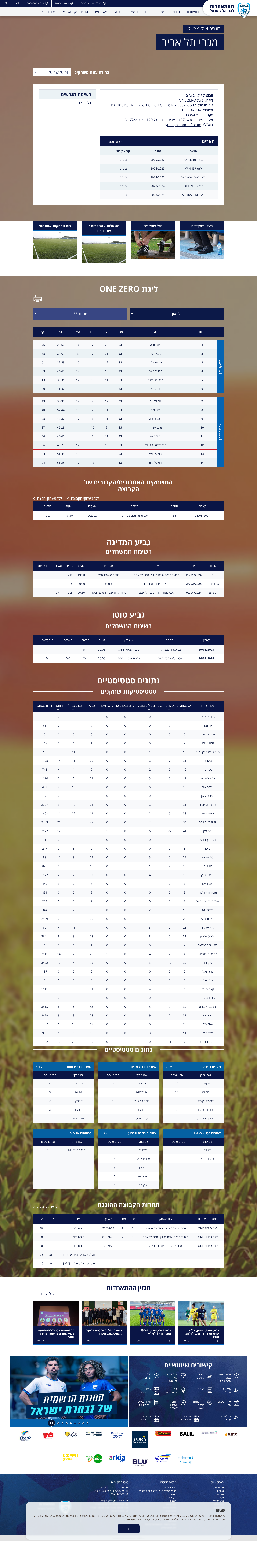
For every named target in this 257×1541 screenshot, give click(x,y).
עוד (170, 1066)
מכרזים (173, 1500)
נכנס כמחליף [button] (74, 705)
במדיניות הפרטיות (135, 1519)
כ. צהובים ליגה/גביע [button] (150, 705)
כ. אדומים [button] (107, 705)
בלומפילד (84, 102)
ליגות (221, 1497)
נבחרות (220, 1490)
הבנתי (128, 1529)
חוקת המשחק (170, 1487)
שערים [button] (170, 705)
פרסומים (172, 1494)
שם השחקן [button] (208, 705)
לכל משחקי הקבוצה (85, 498)
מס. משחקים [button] (185, 705)
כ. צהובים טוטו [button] (125, 705)
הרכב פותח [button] (91, 705)
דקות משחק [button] (44, 705)
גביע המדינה (218, 1500)
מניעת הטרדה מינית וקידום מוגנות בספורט (157, 1490)
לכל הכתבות (45, 1293)
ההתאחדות (219, 1487)
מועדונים (220, 1494)
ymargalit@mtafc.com (183, 124)
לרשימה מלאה (115, 142)
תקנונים (172, 1497)
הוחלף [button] (59, 705)
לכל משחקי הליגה (49, 498)
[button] (6, 3)
